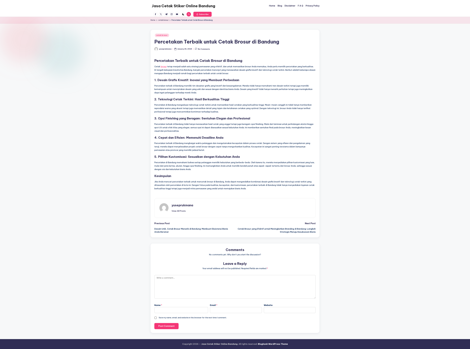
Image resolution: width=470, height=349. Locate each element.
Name (158, 305)
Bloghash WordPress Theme (273, 344)
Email (213, 305)
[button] (202, 14)
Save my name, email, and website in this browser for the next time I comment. (193, 317)
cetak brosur (162, 35)
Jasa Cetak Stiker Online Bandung (183, 6)
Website (268, 305)
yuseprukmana (182, 205)
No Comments (204, 49)
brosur (164, 66)
